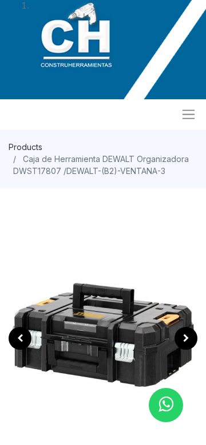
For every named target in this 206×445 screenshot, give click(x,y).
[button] (20, 338)
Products (25, 147)
